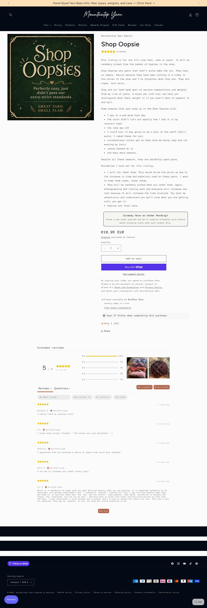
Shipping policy (123, 592)
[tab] (62, 388)
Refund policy (65, 592)
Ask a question (144, 387)
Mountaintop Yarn (25, 592)
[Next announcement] (199, 3)
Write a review (162, 387)
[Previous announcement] (8, 3)
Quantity (106, 242)
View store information (117, 308)
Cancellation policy (169, 592)
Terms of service (103, 592)
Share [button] (107, 331)
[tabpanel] (103, 455)
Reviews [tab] (45, 388)
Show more (103, 511)
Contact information (145, 592)
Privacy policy (83, 592)
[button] (10, 15)
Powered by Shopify (44, 592)
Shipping (105, 237)
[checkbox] (120, 397)
